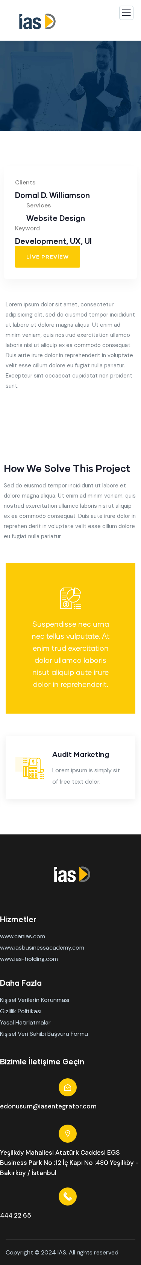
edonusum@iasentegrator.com (48, 1106)
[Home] (70, 875)
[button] (132, 774)
